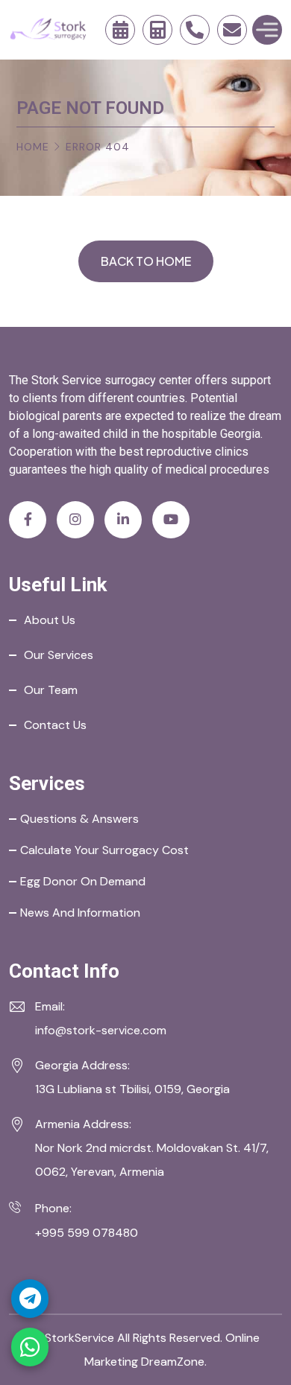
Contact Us (55, 725)
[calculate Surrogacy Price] (157, 30)
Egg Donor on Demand (83, 881)
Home (32, 146)
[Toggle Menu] (267, 29)
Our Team (51, 690)
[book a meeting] (120, 30)
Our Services (58, 655)
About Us (49, 620)
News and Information (80, 912)
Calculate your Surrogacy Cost (104, 850)
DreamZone (172, 1361)
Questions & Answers (79, 819)
